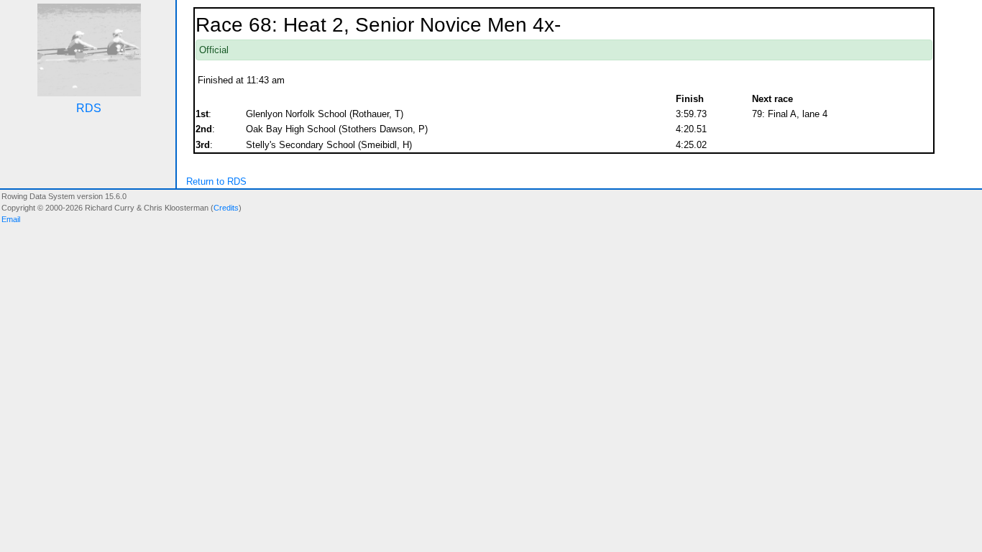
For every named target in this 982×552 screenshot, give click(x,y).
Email (10, 219)
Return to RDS (216, 181)
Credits (226, 207)
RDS (88, 108)
